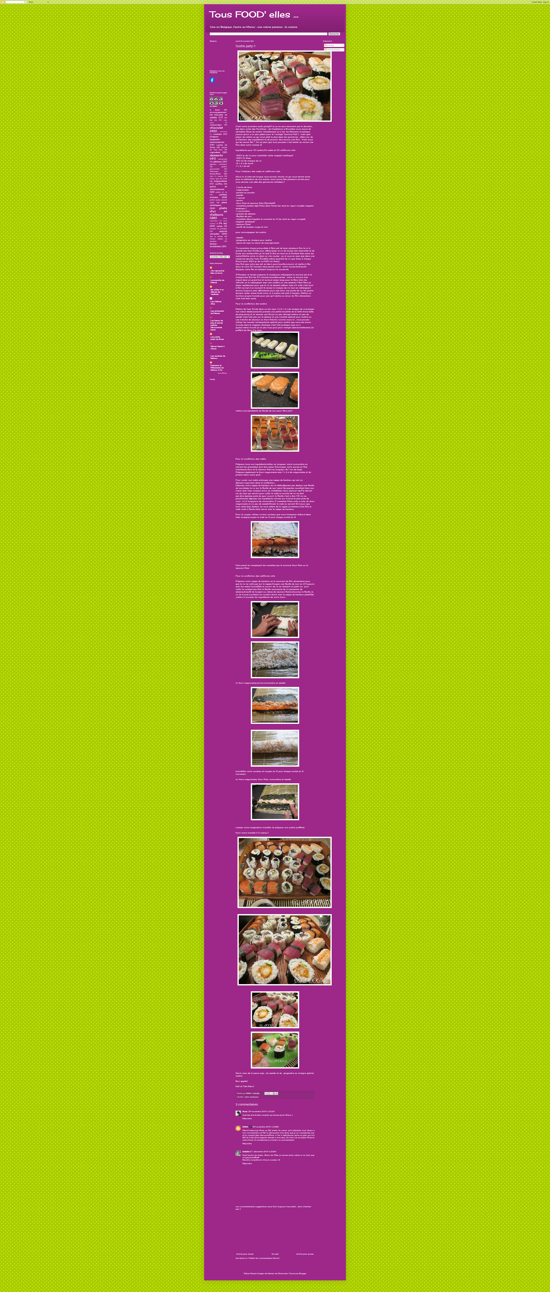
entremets (222, 159)
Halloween (214, 171)
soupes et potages (218, 229)
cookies (217, 134)
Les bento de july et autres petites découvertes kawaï (217, 325)
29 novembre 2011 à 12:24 (261, 1111)
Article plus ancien (305, 1254)
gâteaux (217, 161)
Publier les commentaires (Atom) (264, 1258)
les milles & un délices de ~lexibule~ (217, 292)
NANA (245, 1127)
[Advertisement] (275, 1231)
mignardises (220, 181)
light (211, 176)
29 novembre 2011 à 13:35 (266, 1127)
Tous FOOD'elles (216, 76)
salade (220, 226)
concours (223, 131)
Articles (330, 45)
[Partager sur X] (271, 1093)
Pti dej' (223, 223)
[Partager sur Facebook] (274, 1093)
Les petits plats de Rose (217, 338)
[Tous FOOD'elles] (212, 81)
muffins (219, 184)
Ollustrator (283, 1273)
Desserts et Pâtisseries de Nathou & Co (217, 367)
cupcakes (215, 152)
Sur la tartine (216, 236)
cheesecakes (216, 125)
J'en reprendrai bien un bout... (217, 272)
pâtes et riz (221, 192)
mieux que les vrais (218, 179)
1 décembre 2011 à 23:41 (264, 1151)
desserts (216, 155)
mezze (220, 176)
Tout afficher (222, 373)
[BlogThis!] (268, 1093)
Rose (244, 1111)
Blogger (302, 1273)
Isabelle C (247, 1151)
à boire (215, 110)
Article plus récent (245, 1254)
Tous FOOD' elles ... (254, 14)
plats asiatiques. (252, 1097)
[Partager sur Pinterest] (276, 1093)
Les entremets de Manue (217, 312)
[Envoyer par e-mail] (265, 1093)
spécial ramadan (218, 232)
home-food (215, 174)
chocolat (216, 127)
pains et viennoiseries (218, 187)
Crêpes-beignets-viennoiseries (217, 139)
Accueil (275, 1254)
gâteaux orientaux (218, 164)
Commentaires (333, 50)
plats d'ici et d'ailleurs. (218, 211)
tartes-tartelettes (215, 245)
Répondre (247, 1118)
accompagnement (218, 112)
